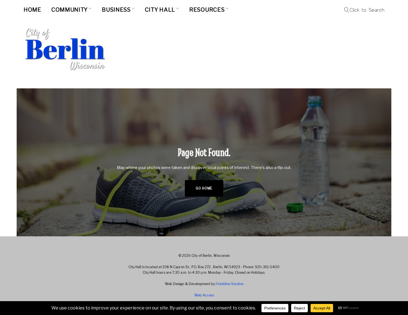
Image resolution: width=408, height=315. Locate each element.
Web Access (204, 295)
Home (32, 9)
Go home (204, 188)
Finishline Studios (229, 284)
